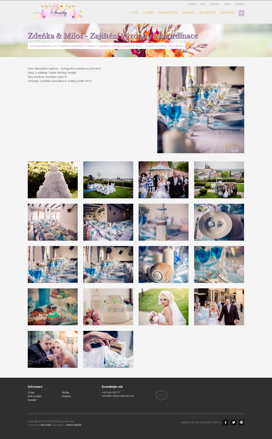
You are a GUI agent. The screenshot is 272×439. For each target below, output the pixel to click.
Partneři (192, 4)
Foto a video (34, 396)
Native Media (73, 424)
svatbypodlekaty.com (43, 46)
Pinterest (239, 4)
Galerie (189, 12)
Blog (203, 4)
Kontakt (228, 12)
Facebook (214, 4)
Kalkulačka (168, 12)
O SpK (134, 12)
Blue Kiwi (46, 424)
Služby (148, 12)
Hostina (66, 396)
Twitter (227, 4)
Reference (208, 12)
